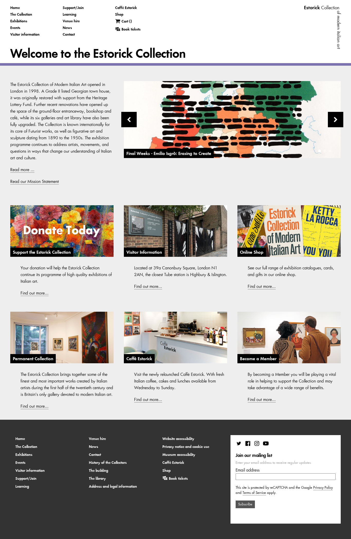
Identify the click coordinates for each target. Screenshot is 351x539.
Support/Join (73, 7)
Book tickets (178, 478)
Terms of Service (254, 493)
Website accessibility (178, 438)
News (67, 27)
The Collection (21, 14)
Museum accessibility (178, 454)
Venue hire (71, 21)
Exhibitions (18, 21)
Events (15, 27)
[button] (319, 151)
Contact (69, 34)
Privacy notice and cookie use (185, 446)
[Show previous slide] (129, 119)
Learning (69, 14)
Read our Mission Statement (34, 181)
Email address (248, 470)
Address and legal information (113, 486)
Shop (119, 14)
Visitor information (25, 34)
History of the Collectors (108, 462)
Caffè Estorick (126, 7)
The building (98, 470)
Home (15, 7)
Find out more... (35, 293)
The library (97, 478)
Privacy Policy (323, 487)
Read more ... (22, 169)
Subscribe (245, 504)
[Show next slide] (335, 119)
